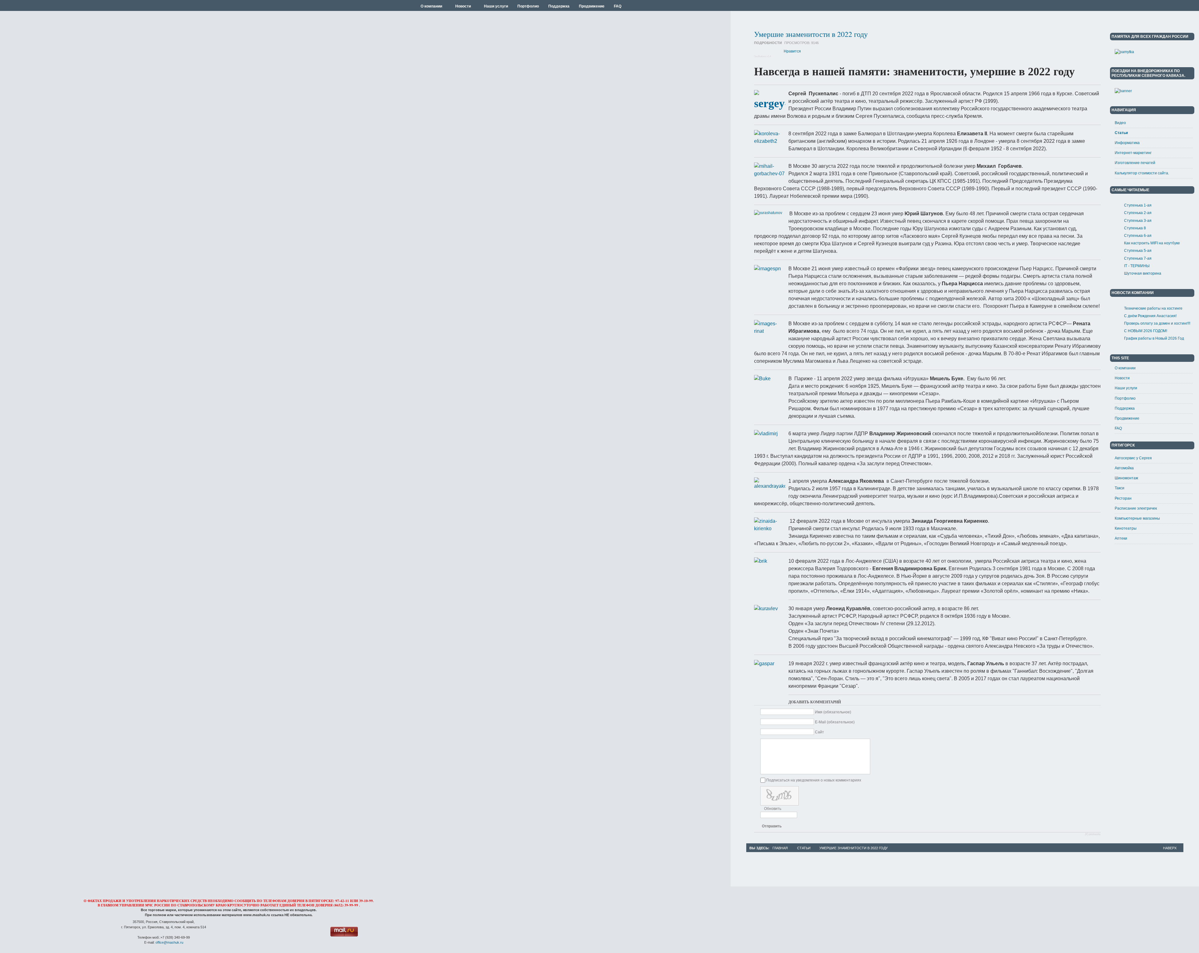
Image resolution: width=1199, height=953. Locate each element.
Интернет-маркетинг (1133, 153)
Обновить (772, 808)
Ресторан (1123, 498)
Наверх (1170, 848)
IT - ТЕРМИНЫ (1137, 266)
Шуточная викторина (1142, 273)
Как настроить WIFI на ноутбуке (1152, 243)
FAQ (1118, 428)
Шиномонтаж (1126, 478)
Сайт (819, 732)
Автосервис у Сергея (1133, 458)
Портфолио (1125, 398)
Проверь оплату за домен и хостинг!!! (1157, 323)
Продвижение (1127, 418)
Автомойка (1124, 468)
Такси (1119, 488)
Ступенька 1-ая (1138, 205)
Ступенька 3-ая (1138, 220)
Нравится (792, 51)
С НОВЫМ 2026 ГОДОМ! (1145, 331)
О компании (1125, 368)
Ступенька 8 (1135, 228)
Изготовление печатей (1135, 163)
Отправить (772, 826)
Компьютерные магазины (1137, 518)
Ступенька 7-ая (1138, 258)
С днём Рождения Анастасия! (1150, 316)
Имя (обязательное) (833, 712)
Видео (1120, 123)
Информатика (1127, 143)
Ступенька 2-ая (1138, 213)
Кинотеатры (1126, 528)
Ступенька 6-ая (1138, 235)
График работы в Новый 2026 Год (1154, 338)
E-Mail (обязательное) (835, 722)
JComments (1093, 834)
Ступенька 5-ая (1138, 250)
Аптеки (1121, 538)
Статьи (1121, 133)
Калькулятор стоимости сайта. (1142, 173)
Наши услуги (1126, 388)
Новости (1122, 378)
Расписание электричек (1136, 508)
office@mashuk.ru (169, 942)
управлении (131, 905)
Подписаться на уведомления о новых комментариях (813, 780)
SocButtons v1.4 (762, 56)
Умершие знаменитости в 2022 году (811, 34)
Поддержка (1125, 408)
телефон (305, 905)
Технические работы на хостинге (1153, 308)
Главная (780, 848)
